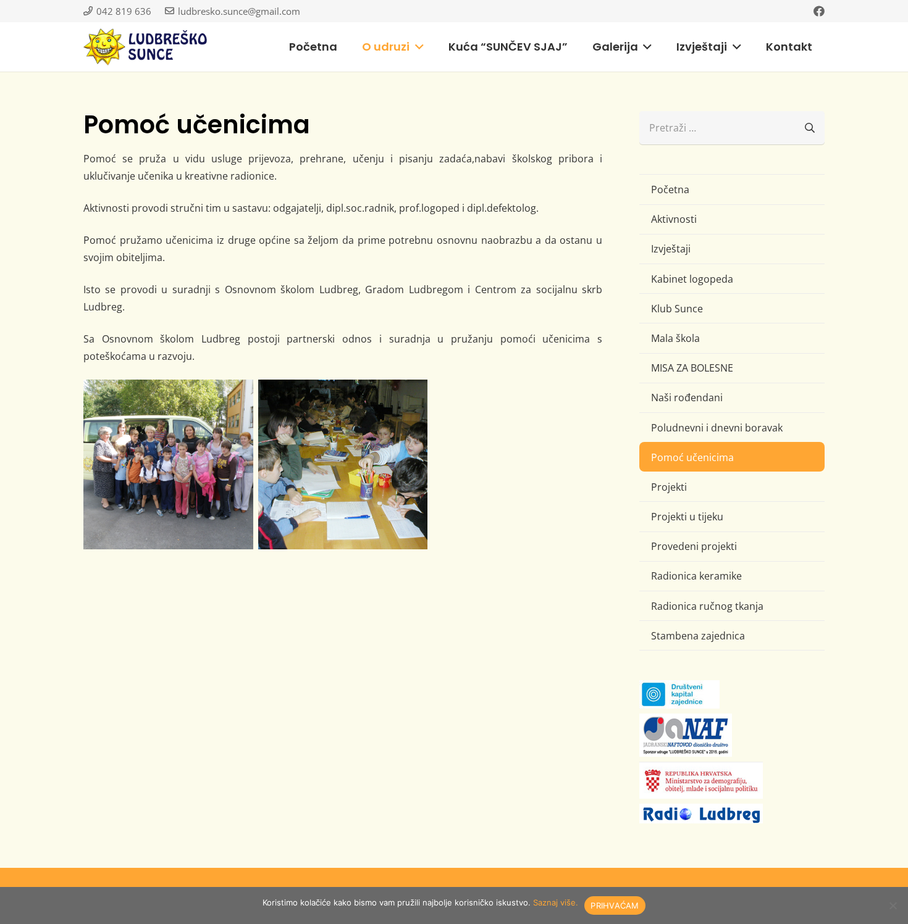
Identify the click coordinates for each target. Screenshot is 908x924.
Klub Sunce (677, 308)
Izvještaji (671, 249)
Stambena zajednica (698, 636)
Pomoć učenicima (692, 457)
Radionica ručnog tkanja (707, 606)
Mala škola (675, 338)
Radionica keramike (696, 576)
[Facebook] (819, 11)
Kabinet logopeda (692, 279)
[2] (168, 464)
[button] (417, 47)
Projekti (669, 487)
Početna (670, 189)
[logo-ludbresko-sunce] (145, 46)
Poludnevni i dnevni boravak (717, 428)
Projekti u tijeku (687, 516)
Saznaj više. (555, 902)
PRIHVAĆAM (615, 905)
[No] (892, 905)
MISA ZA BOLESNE (692, 368)
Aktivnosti (674, 219)
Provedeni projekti (694, 546)
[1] (343, 464)
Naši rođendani (687, 397)
